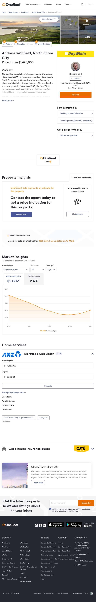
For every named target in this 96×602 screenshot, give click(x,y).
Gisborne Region (8, 563)
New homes (13, 12)
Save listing (47, 19)
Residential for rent (48, 547)
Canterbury (24, 563)
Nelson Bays (25, 555)
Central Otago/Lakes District (28, 568)
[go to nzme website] (89, 525)
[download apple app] (56, 525)
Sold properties (47, 555)
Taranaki (5, 575)
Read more (7, 101)
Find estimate (77, 214)
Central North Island (10, 567)
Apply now (43, 418)
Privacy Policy (48, 594)
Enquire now (21, 215)
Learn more (38, 483)
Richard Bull (75, 74)
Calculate (48, 386)
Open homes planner (66, 555)
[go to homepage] (11, 4)
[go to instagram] (36, 525)
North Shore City (38, 12)
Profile (60, 543)
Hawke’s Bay (7, 571)
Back (4, 12)
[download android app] (74, 525)
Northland (6, 543)
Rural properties (47, 575)
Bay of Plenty (7, 551)
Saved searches (64, 551)
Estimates (48, 4)
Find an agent (46, 571)
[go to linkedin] (44, 525)
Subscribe (86, 503)
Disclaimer (6, 422)
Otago (22, 573)
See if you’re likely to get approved (17, 418)
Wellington (24, 547)
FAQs (86, 594)
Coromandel (7, 559)
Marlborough (25, 551)
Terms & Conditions (63, 594)
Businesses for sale (48, 567)
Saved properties (64, 547)
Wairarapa (24, 543)
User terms (77, 594)
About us (37, 594)
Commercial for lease (49, 563)
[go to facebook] (40, 525)
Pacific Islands (25, 581)
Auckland (24, 12)
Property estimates (48, 551)
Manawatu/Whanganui (11, 579)
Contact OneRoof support (81, 556)
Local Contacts (80, 565)
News (58, 4)
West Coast (24, 559)
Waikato (5, 555)
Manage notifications (66, 559)
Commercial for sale (49, 559)
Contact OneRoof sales (83, 561)
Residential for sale (48, 543)
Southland (24, 577)
